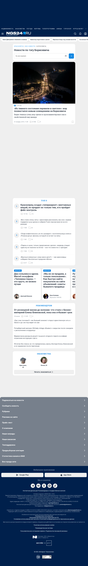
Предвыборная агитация (13, 450)
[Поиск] (75, 34)
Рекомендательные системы (44, 528)
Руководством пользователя (44, 516)
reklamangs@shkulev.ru (74, 510)
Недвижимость (7, 29)
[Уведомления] (80, 34)
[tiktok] (55, 486)
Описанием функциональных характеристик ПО (44, 517)
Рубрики (6, 411)
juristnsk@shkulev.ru (65, 504)
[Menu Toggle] (2, 34)
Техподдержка (8, 445)
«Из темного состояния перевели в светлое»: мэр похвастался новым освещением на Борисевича (40, 109)
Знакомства (20, 29)
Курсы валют (78, 29)
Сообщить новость (10, 406)
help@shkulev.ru (48, 506)
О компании (7, 428)
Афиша (59, 29)
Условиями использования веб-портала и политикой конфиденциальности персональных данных (44, 519)
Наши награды (8, 434)
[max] (49, 486)
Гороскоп (67, 29)
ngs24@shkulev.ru (53, 503)
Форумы (37, 29)
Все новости (30, 46)
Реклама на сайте (9, 417)
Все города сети (9, 462)
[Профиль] (85, 34)
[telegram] (33, 486)
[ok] (44, 486)
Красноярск (19, 46)
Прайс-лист (7, 423)
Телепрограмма (48, 29)
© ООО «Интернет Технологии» (44, 552)
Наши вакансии (9, 439)
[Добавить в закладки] (72, 122)
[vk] (38, 486)
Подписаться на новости (13, 400)
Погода (30, 29)
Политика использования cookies (44, 525)
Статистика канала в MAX (13, 456)
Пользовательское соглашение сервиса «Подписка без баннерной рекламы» (44, 531)
